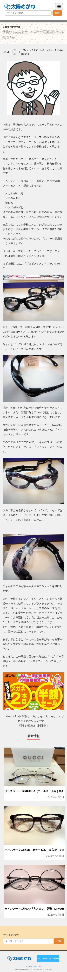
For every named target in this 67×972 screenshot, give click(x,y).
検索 (57, 13)
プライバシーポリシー (33, 966)
